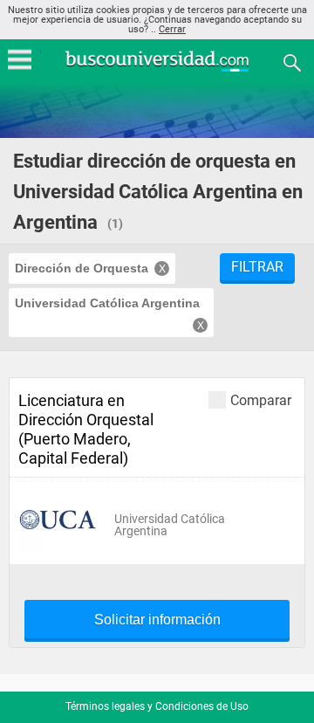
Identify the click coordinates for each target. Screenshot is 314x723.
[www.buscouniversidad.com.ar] (157, 69)
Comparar (260, 400)
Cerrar (172, 29)
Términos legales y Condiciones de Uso (157, 706)
